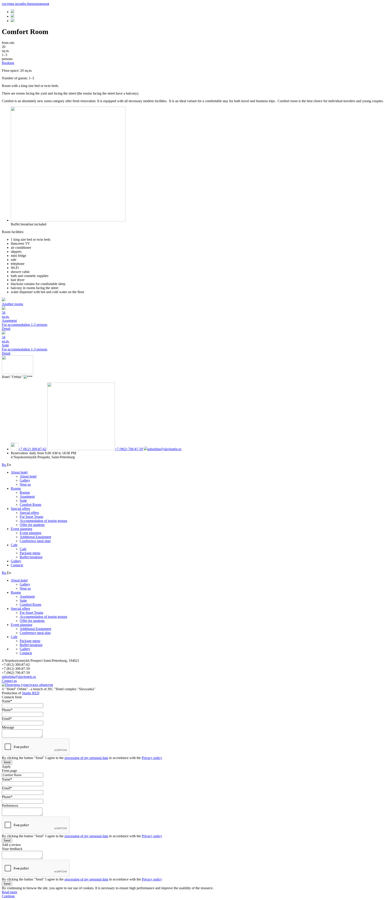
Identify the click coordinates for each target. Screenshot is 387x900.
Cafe (14, 545)
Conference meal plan (35, 541)
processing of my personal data (86, 758)
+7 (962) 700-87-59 (129, 449)
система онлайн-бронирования (25, 4)
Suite (23, 500)
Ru (4, 465)
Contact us (9, 681)
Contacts (17, 565)
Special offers (20, 509)
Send (7, 762)
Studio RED (30, 693)
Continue (8, 896)
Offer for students (32, 525)
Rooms (16, 488)
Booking (8, 63)
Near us (25, 484)
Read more (9, 892)
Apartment (27, 496)
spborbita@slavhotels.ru (164, 449)
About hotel (19, 472)
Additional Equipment (35, 537)
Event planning (21, 529)
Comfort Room (30, 504)
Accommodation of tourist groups (43, 521)
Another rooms (12, 304)
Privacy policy (152, 758)
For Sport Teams (31, 517)
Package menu (30, 553)
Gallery (25, 480)
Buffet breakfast (31, 557)
